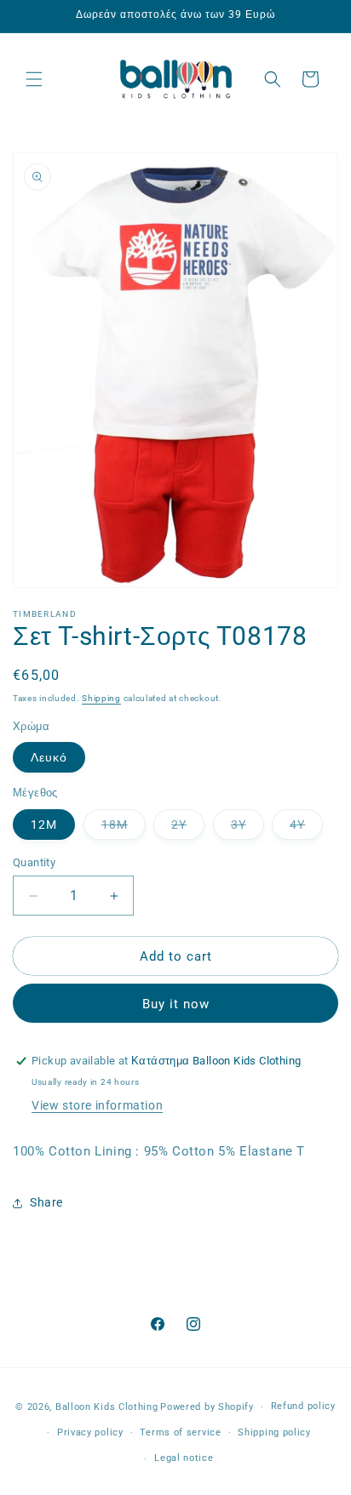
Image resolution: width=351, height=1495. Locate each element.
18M (123, 828)
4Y (306, 828)
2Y (187, 828)
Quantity (34, 862)
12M (44, 824)
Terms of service (180, 1432)
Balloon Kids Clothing (106, 1406)
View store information (97, 1105)
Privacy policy (90, 1432)
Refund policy (303, 1406)
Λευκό (49, 757)
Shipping (101, 698)
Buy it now (176, 1004)
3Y (247, 828)
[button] (34, 79)
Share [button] (46, 1202)
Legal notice (183, 1458)
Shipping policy (274, 1432)
